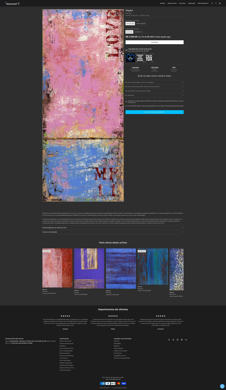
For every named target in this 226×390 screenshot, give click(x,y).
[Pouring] (121, 268)
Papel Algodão (140, 23)
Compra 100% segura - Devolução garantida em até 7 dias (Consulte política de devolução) (156, 106)
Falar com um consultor (155, 112)
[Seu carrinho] (220, 3)
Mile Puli (129, 13)
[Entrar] (216, 3)
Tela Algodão (130, 23)
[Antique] (89, 268)
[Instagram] (177, 340)
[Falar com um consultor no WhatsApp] (222, 386)
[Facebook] (169, 340)
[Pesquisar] (212, 3)
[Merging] (153, 266)
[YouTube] (186, 340)
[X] (173, 340)
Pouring (108, 292)
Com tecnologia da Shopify (119, 387)
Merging (140, 288)
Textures (44, 291)
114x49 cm (129, 32)
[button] (46, 274)
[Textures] (57, 267)
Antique (76, 292)
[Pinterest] (182, 340)
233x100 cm (138, 32)
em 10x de (154, 37)
